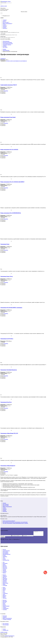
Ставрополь (5, 593)
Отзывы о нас (5, 630)
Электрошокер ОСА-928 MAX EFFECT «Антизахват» (11, 307)
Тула (4, 591)
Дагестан (4, 598)
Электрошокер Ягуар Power (6, 402)
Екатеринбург (5, 553)
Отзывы (4, 510)
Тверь (4, 594)
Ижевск (4, 572)
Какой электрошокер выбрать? (9, 520)
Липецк (4, 588)
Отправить (3, 536)
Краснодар (5, 568)
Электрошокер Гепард (4, 244)
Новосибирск (5, 551)
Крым (4, 603)
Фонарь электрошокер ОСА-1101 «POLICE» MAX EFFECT (12, 181)
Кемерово (5, 581)
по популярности (16, 60)
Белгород (4, 600)
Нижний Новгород (6, 554)
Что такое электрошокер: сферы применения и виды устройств (15, 523)
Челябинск (5, 556)
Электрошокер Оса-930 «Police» (6, 338)
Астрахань (5, 585)
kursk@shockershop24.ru (9, 635)
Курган (4, 604)
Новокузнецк (5, 583)
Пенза (4, 587)
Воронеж (4, 565)
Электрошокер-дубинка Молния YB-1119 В (9, 433)
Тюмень (4, 570)
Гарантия (4, 508)
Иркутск (4, 577)
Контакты (5, 511)
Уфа (3, 562)
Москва (4, 549)
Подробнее (6, 90)
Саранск (4, 607)
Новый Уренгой (6, 606)
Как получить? (6, 505)
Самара (4, 558)
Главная (4, 503)
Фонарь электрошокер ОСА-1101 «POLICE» (9, 149)
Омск (4, 557)
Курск (4, 592)
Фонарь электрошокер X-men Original (7, 117)
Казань (4, 555)
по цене (7, 60)
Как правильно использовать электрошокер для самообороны (15, 522)
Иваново (4, 595)
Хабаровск (5, 578)
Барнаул (4, 574)
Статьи (4, 507)
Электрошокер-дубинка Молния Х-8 (7, 465)
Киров (4, 589)
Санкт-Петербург (6, 550)
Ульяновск (5, 576)
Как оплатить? (6, 504)
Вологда (4, 602)
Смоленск (5, 609)
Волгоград (5, 566)
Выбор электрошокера (7, 506)
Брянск (4, 596)
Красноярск (5, 563)
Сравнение (3, 58)
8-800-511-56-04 (3, 6)
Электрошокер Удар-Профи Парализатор (8, 369)
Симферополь (5, 608)
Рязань (4, 584)
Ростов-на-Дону (6, 560)
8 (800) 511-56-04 (3, 632)
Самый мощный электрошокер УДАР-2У (8, 84)
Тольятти (4, 571)
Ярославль (5, 579)
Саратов (4, 569)
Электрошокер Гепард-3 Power (6, 276)
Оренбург (5, 580)
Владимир (5, 601)
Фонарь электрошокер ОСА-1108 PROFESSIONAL (10, 212)
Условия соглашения (7, 619)
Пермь (4, 564)
